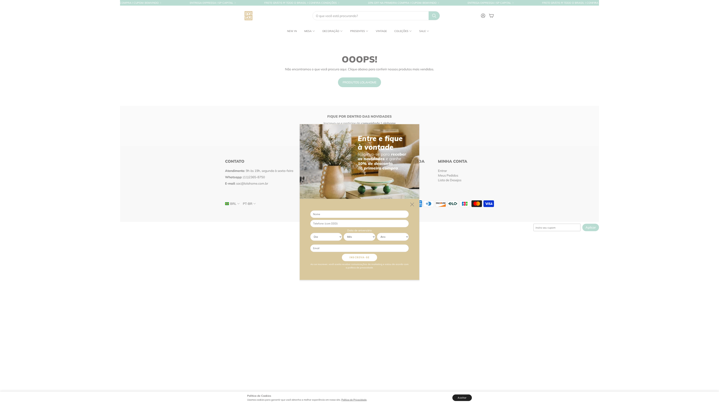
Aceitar (462, 397)
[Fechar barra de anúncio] (595, 3)
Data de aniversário (359, 230)
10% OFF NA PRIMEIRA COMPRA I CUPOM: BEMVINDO (372, 2)
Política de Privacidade (354, 399)
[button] (376, 15)
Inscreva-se (359, 257)
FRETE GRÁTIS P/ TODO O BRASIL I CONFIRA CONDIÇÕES (271, 2)
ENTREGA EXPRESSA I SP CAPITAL (182, 2)
